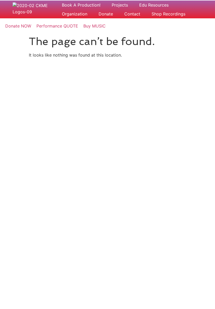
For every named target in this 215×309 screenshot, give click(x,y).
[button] (84, 5)
